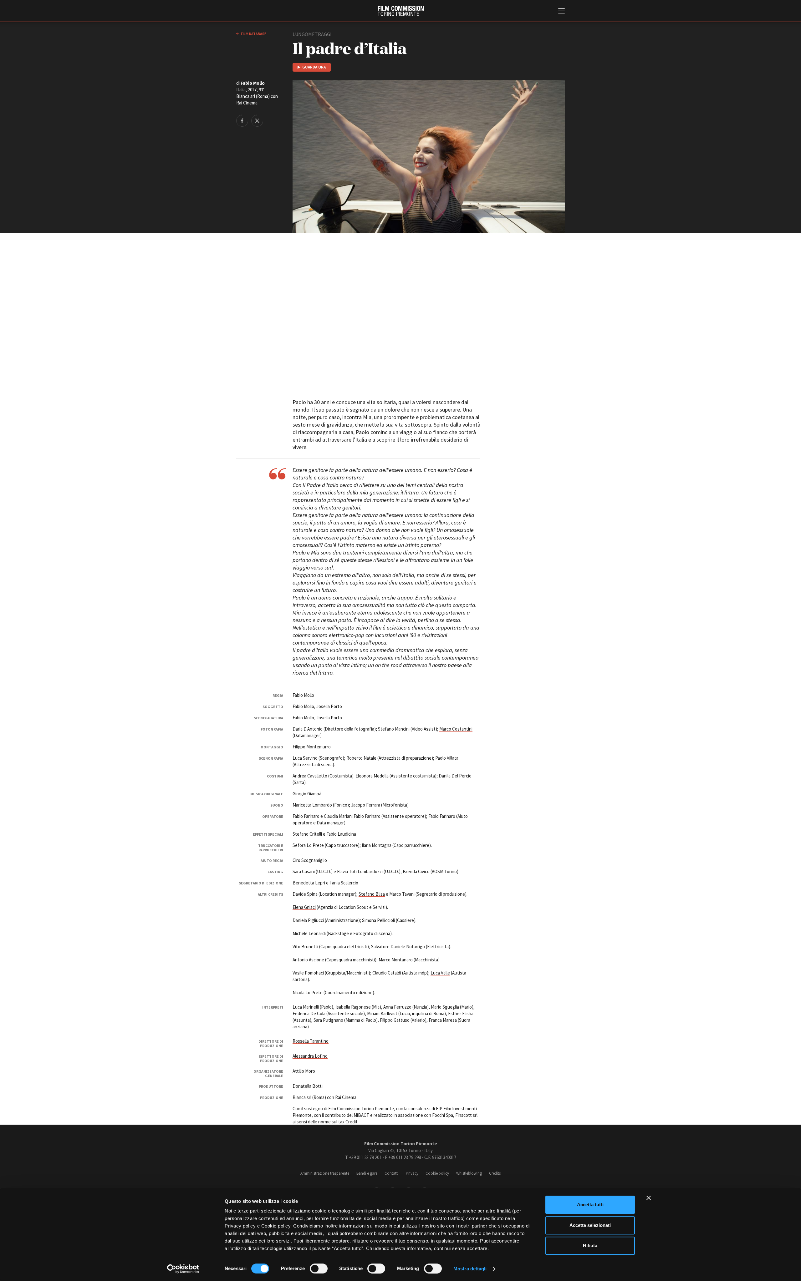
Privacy (412, 1173)
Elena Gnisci (304, 907)
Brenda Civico (416, 871)
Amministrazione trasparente (324, 1173)
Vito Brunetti (305, 946)
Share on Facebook (242, 120)
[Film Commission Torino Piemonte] (401, 11)
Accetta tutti (590, 1204)
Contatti (392, 1173)
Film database (253, 33)
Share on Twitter (257, 120)
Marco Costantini (455, 729)
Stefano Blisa (372, 894)
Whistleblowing (469, 1173)
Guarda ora (314, 67)
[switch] (319, 1268)
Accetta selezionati (590, 1225)
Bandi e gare (366, 1173)
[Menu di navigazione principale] (561, 11)
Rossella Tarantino (311, 1041)
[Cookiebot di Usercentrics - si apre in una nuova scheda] (183, 1268)
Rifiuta (590, 1245)
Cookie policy (437, 1173)
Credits (495, 1173)
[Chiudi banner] (648, 1198)
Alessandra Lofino (310, 1056)
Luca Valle (440, 973)
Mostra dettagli (470, 1268)
